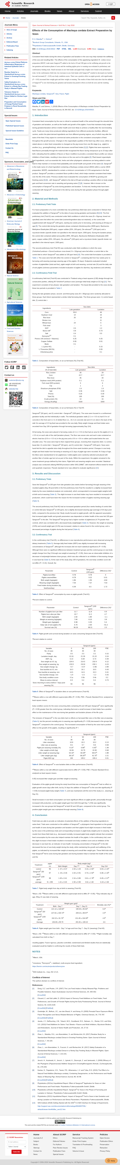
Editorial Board (12, 42)
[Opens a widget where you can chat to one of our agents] (111, 1161)
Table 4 (85, 523)
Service (76, 1134)
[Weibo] (24, 367)
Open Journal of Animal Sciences (44, 25)
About (71, 11)
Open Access (105, 1138)
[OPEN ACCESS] (92, 4)
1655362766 (13, 389)
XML (69, 49)
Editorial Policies (59, 1141)
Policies (104, 1134)
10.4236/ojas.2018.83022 (45, 49)
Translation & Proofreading (82, 1144)
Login (110, 4)
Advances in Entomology (16, 195)
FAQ (7, 152)
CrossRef (41, 995)
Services (85, 11)
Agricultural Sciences (14, 302)
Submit (98, 11)
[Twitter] (6, 367)
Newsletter (9, 139)
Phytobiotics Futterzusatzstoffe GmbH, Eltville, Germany (53, 46)
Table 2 (59, 288)
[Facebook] (12, 367)
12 (97, 468)
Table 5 (49, 543)
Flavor (61, 94)
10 (100, 213)
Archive (9, 38)
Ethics (55, 1138)
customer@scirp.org (16, 380)
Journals (34, 11)
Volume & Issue (78, 1151)
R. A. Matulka (37, 39)
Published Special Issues (15, 126)
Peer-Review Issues (60, 1148)
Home (7, 11)
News (59, 11)
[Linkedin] (18, 367)
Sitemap (36, 1148)
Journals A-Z (38, 1138)
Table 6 (35, 721)
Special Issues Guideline (15, 131)
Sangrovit (50, 94)
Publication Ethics (106, 1141)
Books (48, 11)
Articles (20, 11)
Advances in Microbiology (16, 249)
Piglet (67, 94)
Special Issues (58, 1154)
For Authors (57, 1144)
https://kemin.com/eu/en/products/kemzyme (48, 966)
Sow (56, 94)
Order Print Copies (79, 1141)
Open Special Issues (13, 121)
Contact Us (9, 148)
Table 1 (35, 258)
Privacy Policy (105, 1151)
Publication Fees (13, 46)
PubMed (49, 1008)
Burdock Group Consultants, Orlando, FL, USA (50, 42)
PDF (58, 49)
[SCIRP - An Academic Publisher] (19, 4)
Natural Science (13, 276)
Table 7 (63, 791)
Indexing (10, 50)
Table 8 (80, 809)
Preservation (104, 1144)
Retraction (103, 1148)
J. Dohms (47, 39)
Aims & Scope (12, 30)
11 (105, 282)
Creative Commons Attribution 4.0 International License (77, 1125)
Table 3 (53, 494)
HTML (64, 49)
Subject (36, 1141)
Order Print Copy (12, 144)
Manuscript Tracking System (83, 1138)
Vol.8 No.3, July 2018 (66, 25)
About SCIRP (59, 1134)
